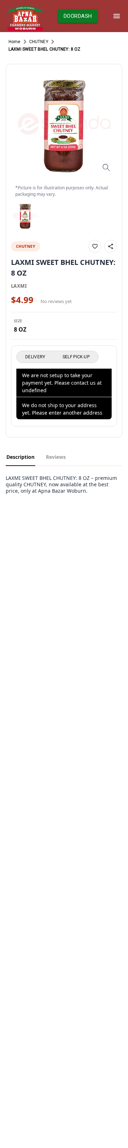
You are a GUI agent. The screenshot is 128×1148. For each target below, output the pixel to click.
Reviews (56, 456)
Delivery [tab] (35, 356)
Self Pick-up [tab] (76, 356)
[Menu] (117, 16)
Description (20, 456)
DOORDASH (78, 16)
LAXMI (19, 286)
